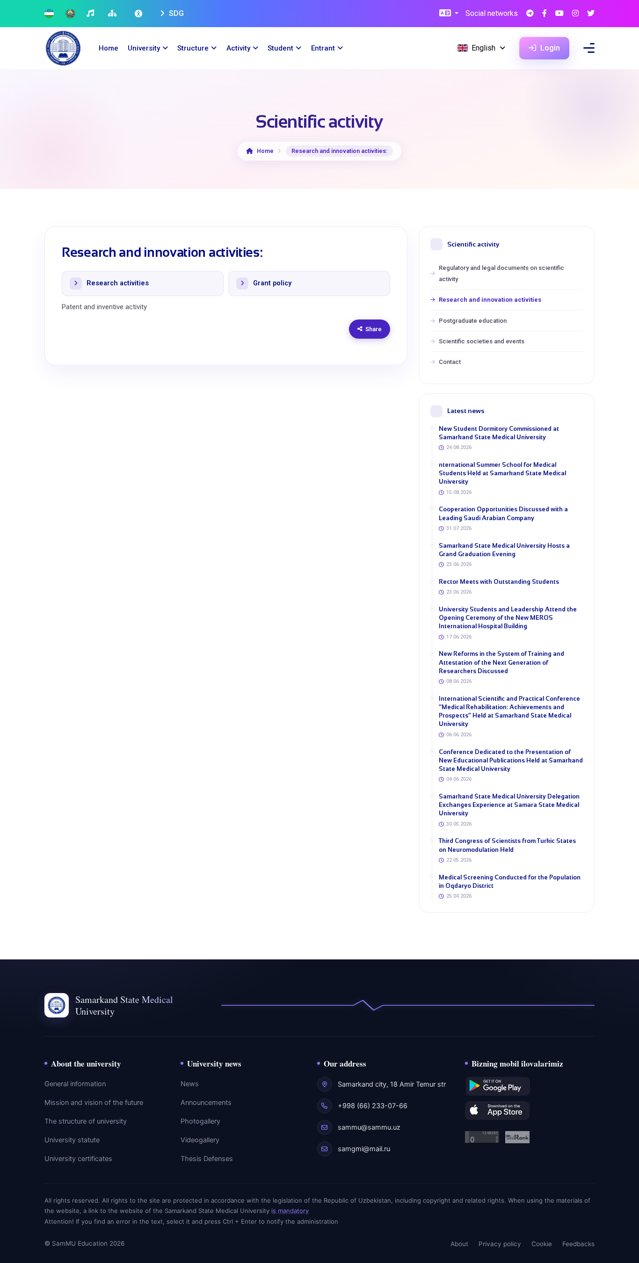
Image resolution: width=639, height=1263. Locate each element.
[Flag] (49, 14)
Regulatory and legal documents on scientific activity (501, 273)
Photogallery (200, 1121)
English (483, 48)
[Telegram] (530, 14)
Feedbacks (578, 1244)
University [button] (144, 48)
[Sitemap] (113, 14)
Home (108, 48)
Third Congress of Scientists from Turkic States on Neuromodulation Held (507, 845)
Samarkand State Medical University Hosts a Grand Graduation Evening (504, 550)
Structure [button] (193, 48)
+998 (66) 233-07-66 (372, 1106)
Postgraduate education (473, 320)
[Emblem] (70, 14)
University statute (72, 1140)
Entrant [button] (323, 48)
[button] (448, 14)
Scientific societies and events (481, 341)
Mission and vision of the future (93, 1102)
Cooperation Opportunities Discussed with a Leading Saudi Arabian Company (503, 513)
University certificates (78, 1158)
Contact (450, 361)
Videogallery (200, 1140)
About (459, 1244)
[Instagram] (575, 14)
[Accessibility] (139, 13)
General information (75, 1084)
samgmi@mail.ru (364, 1149)
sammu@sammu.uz (369, 1127)
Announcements (206, 1102)
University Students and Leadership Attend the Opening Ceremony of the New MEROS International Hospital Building (508, 618)
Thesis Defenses (207, 1158)
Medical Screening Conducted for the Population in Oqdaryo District (510, 881)
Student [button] (280, 48)
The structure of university (85, 1121)
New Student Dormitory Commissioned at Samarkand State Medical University (499, 433)
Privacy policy (500, 1244)
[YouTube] (559, 14)
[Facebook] (544, 14)
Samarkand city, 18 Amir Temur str (392, 1084)
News (190, 1084)
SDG (175, 13)
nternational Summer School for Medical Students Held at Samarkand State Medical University (502, 473)
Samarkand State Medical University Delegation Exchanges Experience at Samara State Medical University (509, 805)
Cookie (541, 1244)
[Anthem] (91, 14)
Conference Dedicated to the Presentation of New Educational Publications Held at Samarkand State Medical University (511, 760)
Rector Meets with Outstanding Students (499, 581)
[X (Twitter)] (591, 14)
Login (549, 48)
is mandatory (290, 1210)
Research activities (118, 283)
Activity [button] (238, 48)
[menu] (589, 48)
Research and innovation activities (490, 299)
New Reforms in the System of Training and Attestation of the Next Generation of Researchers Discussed (501, 662)
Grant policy (272, 283)
